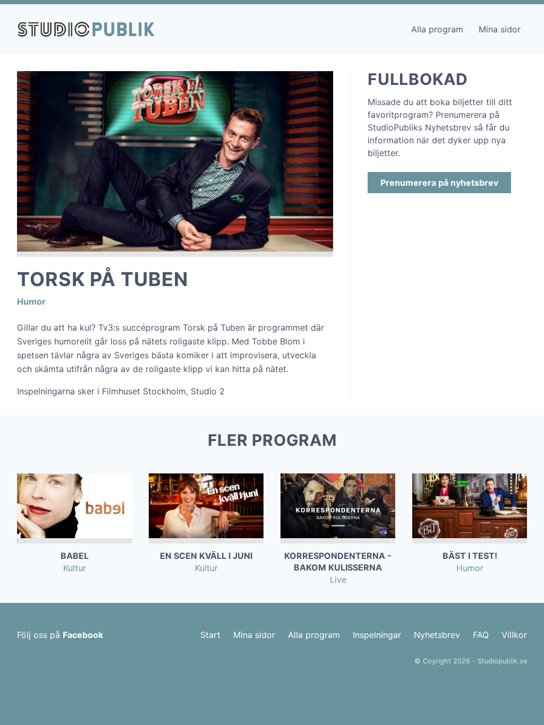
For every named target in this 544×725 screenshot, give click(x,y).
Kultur (74, 568)
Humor (31, 301)
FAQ (481, 634)
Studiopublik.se (502, 661)
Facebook (83, 634)
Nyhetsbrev (437, 634)
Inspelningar (377, 634)
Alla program (437, 29)
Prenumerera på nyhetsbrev (439, 182)
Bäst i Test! (470, 555)
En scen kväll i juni (206, 555)
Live (338, 579)
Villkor (514, 634)
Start (210, 634)
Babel (75, 555)
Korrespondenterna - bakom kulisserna (338, 561)
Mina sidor (500, 29)
